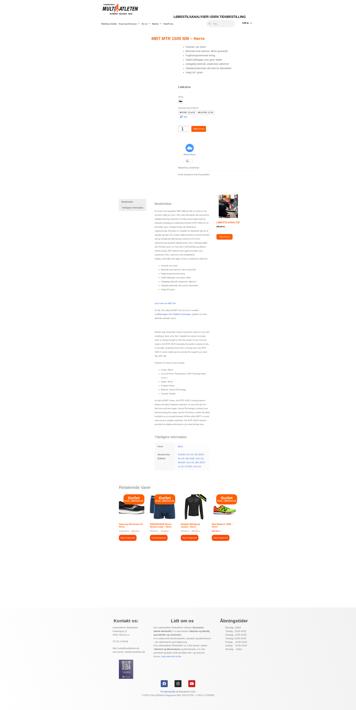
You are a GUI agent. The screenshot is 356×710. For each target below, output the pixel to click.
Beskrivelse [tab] (127, 202)
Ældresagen (162, 314)
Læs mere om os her (171, 656)
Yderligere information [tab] (132, 208)
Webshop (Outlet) (109, 24)
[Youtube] (191, 683)
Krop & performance (128, 24)
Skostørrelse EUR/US (188, 107)
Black (180, 446)
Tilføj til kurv (199, 129)
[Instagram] (178, 683)
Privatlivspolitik (167, 691)
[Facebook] (164, 683)
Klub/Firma (168, 24)
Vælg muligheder (127, 538)
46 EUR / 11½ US (186, 462)
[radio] (181, 101)
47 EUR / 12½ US (193, 466)
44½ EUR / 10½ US (194, 458)
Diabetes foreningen (182, 314)
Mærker (155, 24)
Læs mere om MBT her (165, 303)
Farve (180, 96)
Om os (144, 24)
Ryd (185, 116)
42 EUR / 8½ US (185, 454)
